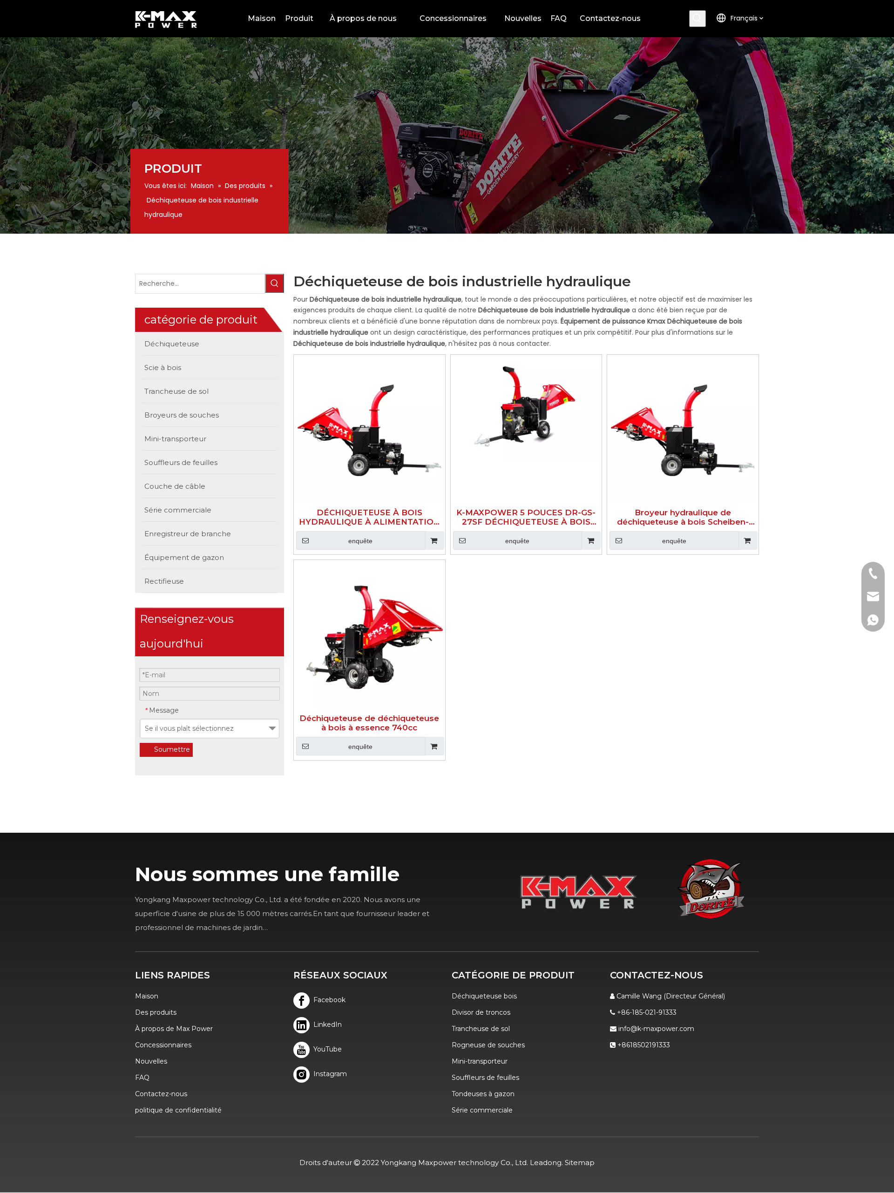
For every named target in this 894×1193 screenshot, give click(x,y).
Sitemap (580, 1162)
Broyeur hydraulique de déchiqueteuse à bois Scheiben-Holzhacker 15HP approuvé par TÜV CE (683, 517)
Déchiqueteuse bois (484, 996)
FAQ (142, 1077)
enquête (360, 541)
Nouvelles (151, 1061)
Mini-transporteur (480, 1061)
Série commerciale (482, 1110)
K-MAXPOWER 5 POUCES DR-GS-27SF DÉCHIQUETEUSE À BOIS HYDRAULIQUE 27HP (526, 517)
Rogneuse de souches (488, 1045)
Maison (146, 996)
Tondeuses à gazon (483, 1094)
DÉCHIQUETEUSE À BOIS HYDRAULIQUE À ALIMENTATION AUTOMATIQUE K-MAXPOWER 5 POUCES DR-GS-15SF (369, 517)
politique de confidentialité (178, 1110)
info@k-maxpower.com (656, 1028)
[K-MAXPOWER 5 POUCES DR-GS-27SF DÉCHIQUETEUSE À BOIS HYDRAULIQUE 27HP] (526, 408)
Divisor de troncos (481, 1012)
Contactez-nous (161, 1094)
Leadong (546, 1162)
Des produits (155, 1012)
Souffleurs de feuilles (485, 1077)
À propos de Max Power (174, 1028)
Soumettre (172, 749)
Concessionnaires (163, 1045)
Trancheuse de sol (481, 1028)
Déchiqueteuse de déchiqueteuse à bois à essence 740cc (369, 723)
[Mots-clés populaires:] (697, 18)
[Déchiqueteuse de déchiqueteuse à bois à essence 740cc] (369, 635)
